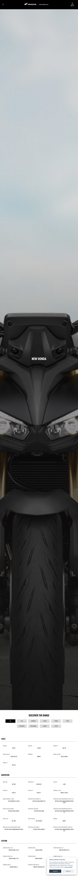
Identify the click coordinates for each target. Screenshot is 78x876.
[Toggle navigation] (3, 4)
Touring (56, 721)
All (10, 721)
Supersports (22, 726)
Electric (56, 726)
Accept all (55, 871)
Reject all (68, 871)
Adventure (33, 721)
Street (67, 721)
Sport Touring (33, 726)
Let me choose (68, 867)
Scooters (45, 726)
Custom (44, 721)
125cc (22, 721)
